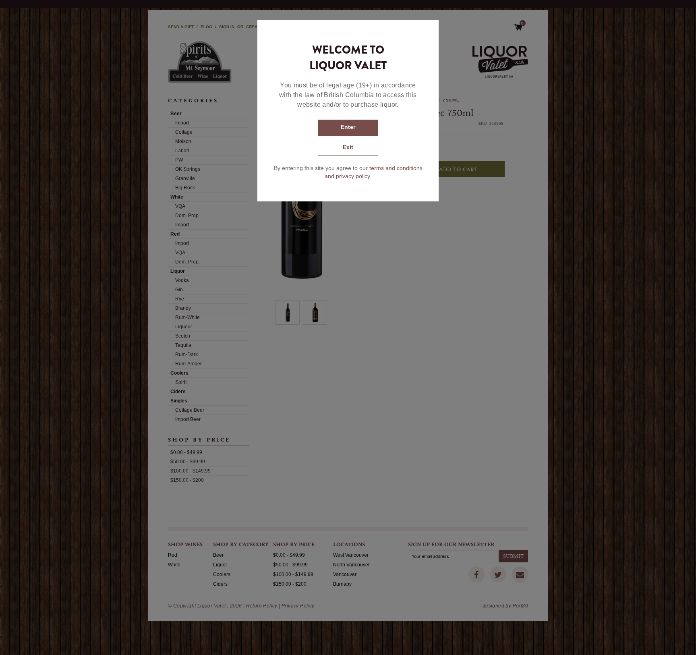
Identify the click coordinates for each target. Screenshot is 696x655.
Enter (348, 127)
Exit (348, 147)
